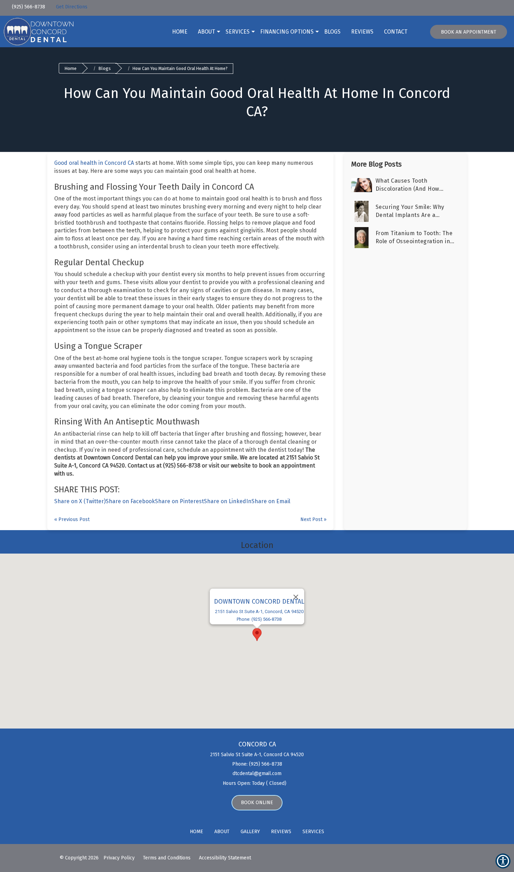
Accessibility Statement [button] (225, 858)
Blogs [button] (332, 31)
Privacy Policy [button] (119, 858)
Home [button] (179, 31)
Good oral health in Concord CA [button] (94, 163)
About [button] (206, 31)
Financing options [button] (287, 31)
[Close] (295, 597)
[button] (50, 5)
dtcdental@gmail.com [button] (257, 773)
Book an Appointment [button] (468, 32)
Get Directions (71, 7)
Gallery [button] (250, 832)
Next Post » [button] (313, 519)
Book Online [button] (257, 803)
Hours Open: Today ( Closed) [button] (255, 783)
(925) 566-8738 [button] (27, 7)
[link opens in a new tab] (443, 8)
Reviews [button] (362, 31)
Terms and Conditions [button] (167, 858)
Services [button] (238, 31)
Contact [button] (395, 31)
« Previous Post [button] (72, 519)
